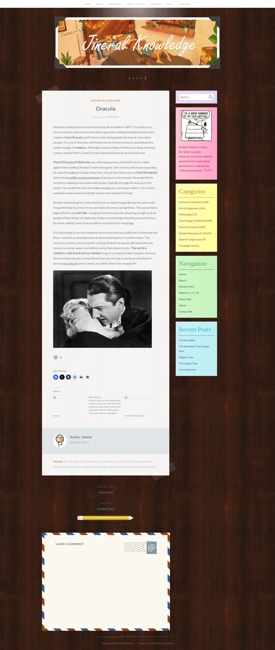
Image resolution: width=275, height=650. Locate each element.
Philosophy (185, 214)
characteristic (94, 461)
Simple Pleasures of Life (192, 233)
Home (87, 4)
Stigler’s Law (186, 357)
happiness (58, 466)
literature (95, 466)
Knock (56, 415)
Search (99, 4)
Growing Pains (187, 369)
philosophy (132, 466)
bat (131, 223)
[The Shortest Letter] (141, 405)
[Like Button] (55, 357)
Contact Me (184, 4)
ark (65, 461)
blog (75, 461)
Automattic (167, 643)
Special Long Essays (190, 239)
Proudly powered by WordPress (118, 643)
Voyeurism (106, 489)
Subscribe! (155, 4)
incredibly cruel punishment (83, 177)
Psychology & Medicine (192, 220)
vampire (143, 466)
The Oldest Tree (188, 363)
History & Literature (105, 100)
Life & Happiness (189, 208)
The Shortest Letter (135, 415)
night (104, 466)
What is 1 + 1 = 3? (136, 4)
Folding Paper (106, 506)
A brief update (187, 340)
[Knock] (69, 405)
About (170, 4)
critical (122, 461)
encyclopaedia (144, 461)
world (152, 466)
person (122, 466)
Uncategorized (187, 245)
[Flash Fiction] (106, 405)
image (86, 466)
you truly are (70, 263)
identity (77, 466)
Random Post (115, 4)
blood (82, 461)
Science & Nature (188, 226)
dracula (131, 461)
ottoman (112, 466)
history (68, 466)
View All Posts (79, 442)
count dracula (110, 461)
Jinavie (87, 437)
